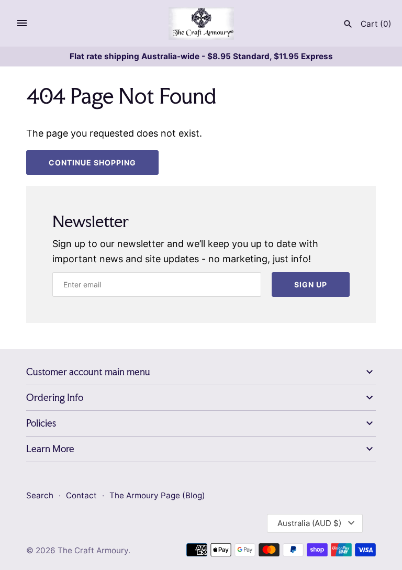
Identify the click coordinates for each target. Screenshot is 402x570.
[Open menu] (22, 23)
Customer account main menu (88, 371)
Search (39, 495)
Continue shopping (92, 162)
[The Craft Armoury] (201, 23)
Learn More (50, 448)
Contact (82, 495)
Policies (41, 423)
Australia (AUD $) (309, 523)
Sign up (310, 284)
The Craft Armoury (93, 550)
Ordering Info (54, 397)
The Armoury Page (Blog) (157, 495)
